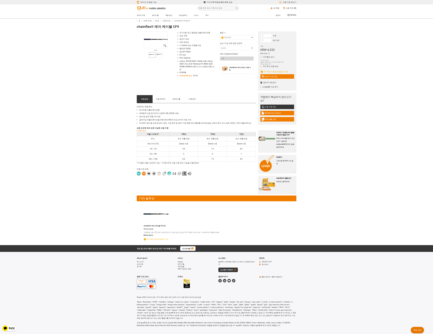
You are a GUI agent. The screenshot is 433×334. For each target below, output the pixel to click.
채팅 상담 (417, 330)
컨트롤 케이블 (166, 21)
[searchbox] (216, 8)
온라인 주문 (141, 15)
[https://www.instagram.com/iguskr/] (220, 280)
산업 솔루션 (183, 15)
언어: (265, 277)
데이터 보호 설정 (195, 297)
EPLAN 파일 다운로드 (271, 113)
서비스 (196, 15)
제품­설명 (144, 99)
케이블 (157, 21)
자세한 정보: (142, 131)
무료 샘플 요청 (270, 119)
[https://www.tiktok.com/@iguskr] (233, 280)
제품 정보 (168, 15)
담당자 (278, 15)
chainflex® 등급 (185, 76)
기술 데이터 (160, 99)
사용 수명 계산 (273, 107)
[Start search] (236, 8)
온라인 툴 (176, 99)
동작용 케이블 (147, 21)
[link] (277, 108)
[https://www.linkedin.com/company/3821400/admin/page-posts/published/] (224, 280)
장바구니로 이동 (269, 77)
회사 (207, 15)
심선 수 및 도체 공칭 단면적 (231, 43)
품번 (222, 33)
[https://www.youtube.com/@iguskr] (229, 280)
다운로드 (192, 99)
